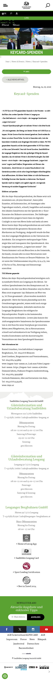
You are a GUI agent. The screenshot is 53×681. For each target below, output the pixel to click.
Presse (23, 639)
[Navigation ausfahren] (5, 5)
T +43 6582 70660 (12, 417)
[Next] (49, 671)
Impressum (11, 639)
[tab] (47, 5)
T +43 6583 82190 (11, 516)
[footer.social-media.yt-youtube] (46, 629)
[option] (26, 668)
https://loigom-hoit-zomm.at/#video (30, 367)
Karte (27, 72)
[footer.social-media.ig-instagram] (33, 629)
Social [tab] (6, 25)
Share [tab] (17, 25)
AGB (43, 635)
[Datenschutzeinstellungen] (5, 676)
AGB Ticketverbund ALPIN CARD (22, 635)
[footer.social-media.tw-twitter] (19, 629)
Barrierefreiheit (26, 648)
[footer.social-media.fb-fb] (6, 629)
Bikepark (42, 639)
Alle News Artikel (15, 79)
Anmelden (35, 617)
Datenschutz (33, 644)
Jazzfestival (18, 644)
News (32, 639)
